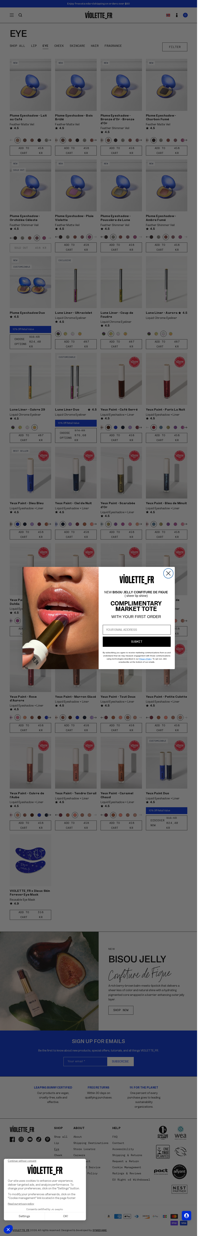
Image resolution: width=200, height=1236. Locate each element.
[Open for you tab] (186, 1215)
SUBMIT (136, 641)
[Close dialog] (168, 573)
